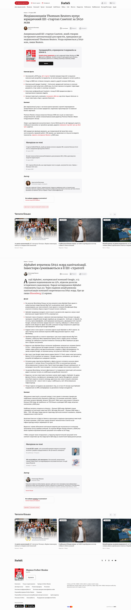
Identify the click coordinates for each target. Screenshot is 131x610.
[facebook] (105, 560)
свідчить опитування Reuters (41, 135)
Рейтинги (87, 7)
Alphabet (26, 507)
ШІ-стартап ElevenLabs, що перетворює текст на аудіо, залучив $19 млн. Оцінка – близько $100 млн (52, 165)
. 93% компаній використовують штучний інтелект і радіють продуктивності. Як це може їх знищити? (45, 449)
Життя (73, 7)
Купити (46, 63)
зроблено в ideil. (111, 606)
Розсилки (47, 586)
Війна (63, 7)
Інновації (49, 7)
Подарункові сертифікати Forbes (46, 597)
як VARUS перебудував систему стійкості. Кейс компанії (77, 244)
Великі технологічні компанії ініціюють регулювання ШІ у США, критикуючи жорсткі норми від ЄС (51, 156)
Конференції (47, 3)
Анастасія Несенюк (33, 27)
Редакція (39, 592)
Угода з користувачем (29, 584)
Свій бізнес (56, 7)
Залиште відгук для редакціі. (32, 200)
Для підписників (20, 7)
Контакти (17, 584)
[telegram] (112, 560)
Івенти (27, 586)
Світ (68, 7)
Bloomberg (35, 293)
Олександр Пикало (33, 273)
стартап (33, 206)
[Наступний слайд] (114, 214)
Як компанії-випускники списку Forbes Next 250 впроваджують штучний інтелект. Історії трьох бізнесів (46, 461)
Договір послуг (19, 586)
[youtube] (115, 560)
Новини (29, 7)
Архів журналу (54, 595)
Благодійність (31, 597)
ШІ (47, 206)
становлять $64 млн (52, 96)
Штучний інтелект (40, 206)
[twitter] (102, 560)
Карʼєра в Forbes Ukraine (44, 584)
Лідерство (80, 7)
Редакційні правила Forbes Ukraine (24, 592)
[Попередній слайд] (111, 514)
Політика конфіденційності (23, 589)
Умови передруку (37, 586)
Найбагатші (96, 7)
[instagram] (109, 560)
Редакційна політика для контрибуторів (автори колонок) (31, 595)
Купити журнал (36, 3)
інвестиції (26, 206)
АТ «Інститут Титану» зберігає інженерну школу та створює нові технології (36, 244)
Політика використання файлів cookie (44, 589)
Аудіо (114, 7)
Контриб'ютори (106, 7)
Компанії (36, 7)
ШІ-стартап (45, 76)
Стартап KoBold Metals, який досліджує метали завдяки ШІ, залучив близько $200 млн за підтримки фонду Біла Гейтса (52, 147)
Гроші (42, 7)
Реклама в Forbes (19, 597)
